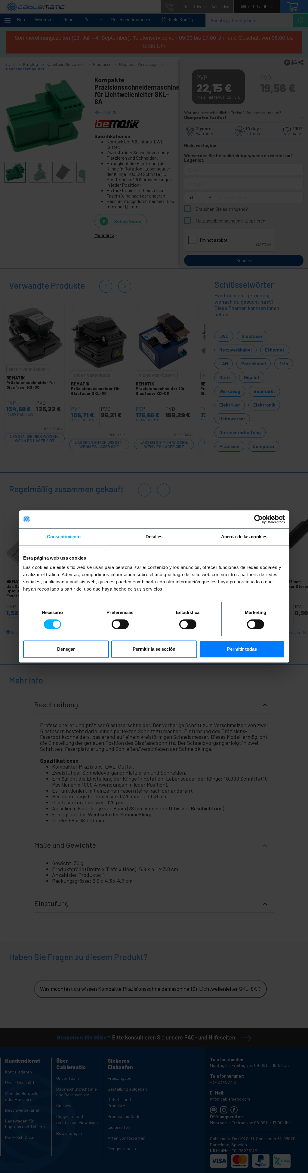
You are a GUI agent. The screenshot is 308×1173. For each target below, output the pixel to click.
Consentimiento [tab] (64, 536)
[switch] (120, 624)
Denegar (66, 649)
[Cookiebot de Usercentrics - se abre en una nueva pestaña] (258, 519)
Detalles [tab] (154, 536)
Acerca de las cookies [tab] (244, 536)
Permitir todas (242, 649)
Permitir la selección (154, 649)
